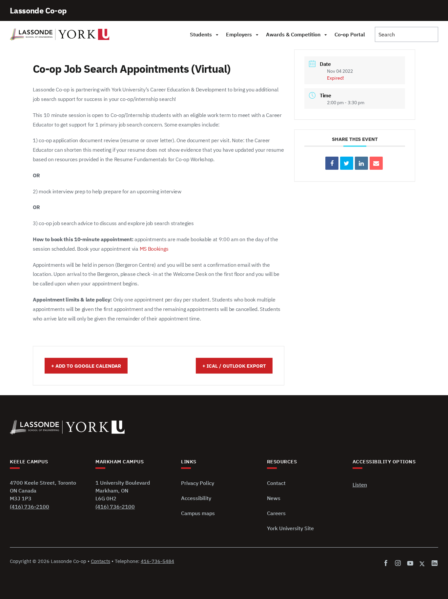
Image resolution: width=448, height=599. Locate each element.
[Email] (376, 163)
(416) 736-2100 (29, 506)
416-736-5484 (157, 561)
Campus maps (198, 513)
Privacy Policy (197, 483)
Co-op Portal (350, 34)
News (273, 498)
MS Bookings (154, 248)
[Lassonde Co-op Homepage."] (60, 34)
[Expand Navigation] (217, 34)
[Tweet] (346, 163)
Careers (276, 513)
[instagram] (398, 563)
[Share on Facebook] (331, 163)
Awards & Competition (293, 34)
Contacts (100, 561)
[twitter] (422, 563)
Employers (239, 34)
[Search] (406, 34)
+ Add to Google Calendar (86, 366)
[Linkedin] (361, 163)
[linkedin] (433, 563)
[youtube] (410, 563)
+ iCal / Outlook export (234, 366)
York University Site (290, 528)
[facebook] (387, 563)
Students (201, 34)
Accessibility (196, 498)
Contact (276, 483)
